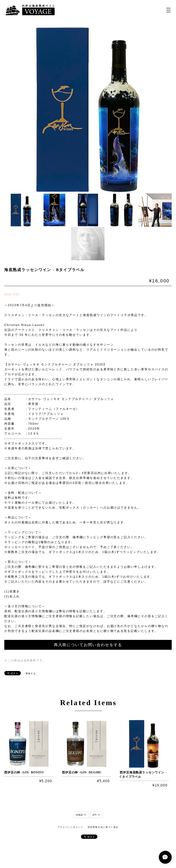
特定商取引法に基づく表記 (103, 827)
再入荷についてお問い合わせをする (88, 645)
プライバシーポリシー (70, 827)
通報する (31, 673)
